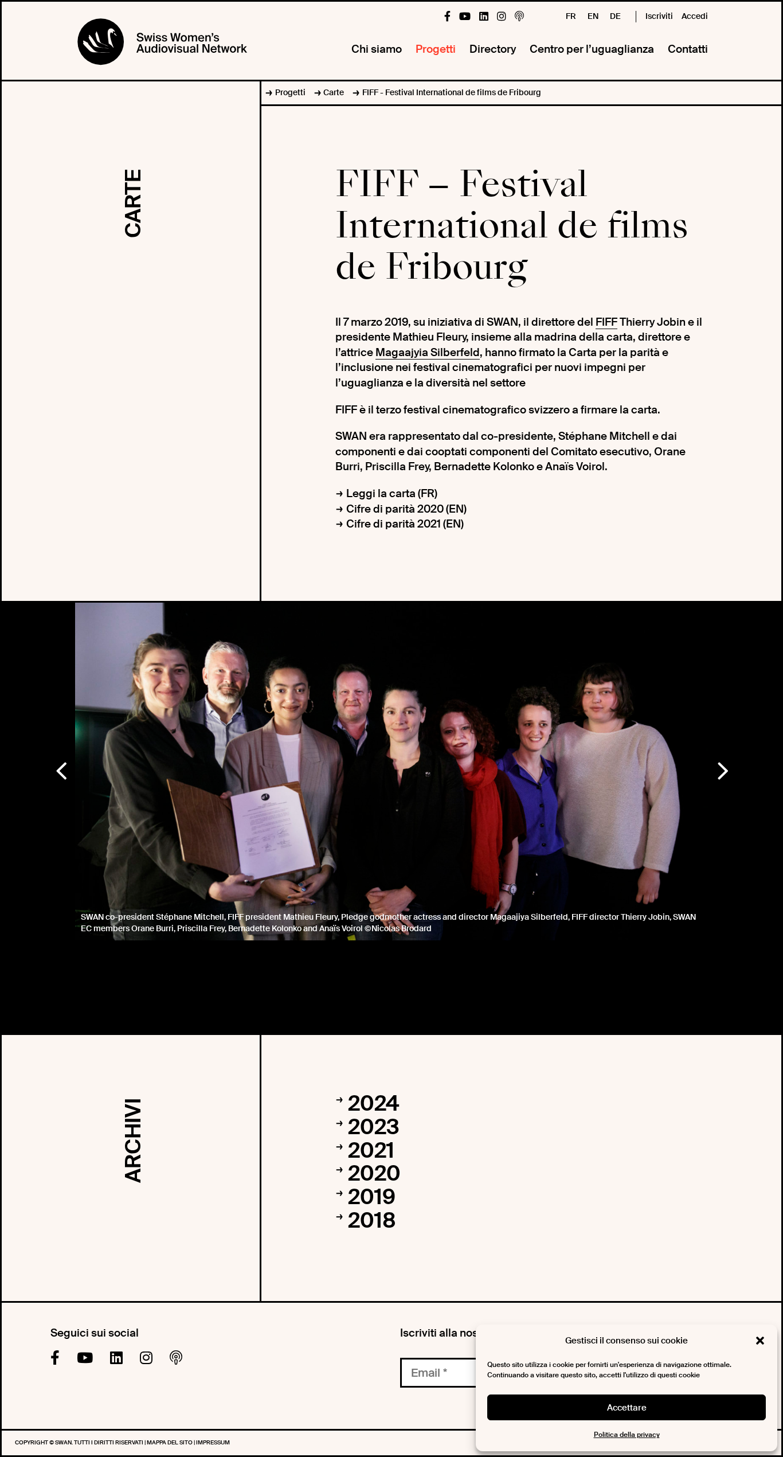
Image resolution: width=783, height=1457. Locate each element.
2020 (374, 1174)
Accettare (627, 1407)
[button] (760, 1340)
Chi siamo (376, 49)
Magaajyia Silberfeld (427, 352)
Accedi (695, 16)
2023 (374, 1127)
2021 (371, 1151)
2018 (372, 1221)
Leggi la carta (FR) (391, 493)
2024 (373, 1104)
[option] (391, 771)
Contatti (688, 49)
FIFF (606, 322)
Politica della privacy (627, 1434)
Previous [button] (60, 768)
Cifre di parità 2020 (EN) (406, 509)
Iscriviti (659, 16)
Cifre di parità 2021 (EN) (405, 524)
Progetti (436, 49)
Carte (333, 92)
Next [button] (722, 768)
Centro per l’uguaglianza (592, 49)
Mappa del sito (170, 1442)
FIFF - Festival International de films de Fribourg (451, 92)
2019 (372, 1197)
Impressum (213, 1442)
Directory (492, 49)
